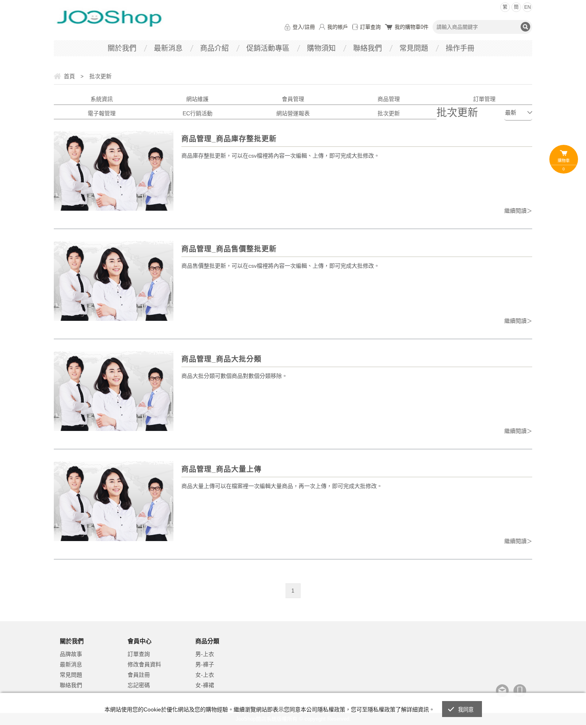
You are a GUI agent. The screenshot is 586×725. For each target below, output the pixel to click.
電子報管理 (102, 113)
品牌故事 (71, 654)
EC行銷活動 (197, 113)
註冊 (310, 27)
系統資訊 (101, 99)
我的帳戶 (337, 27)
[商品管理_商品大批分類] (113, 391)
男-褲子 (204, 664)
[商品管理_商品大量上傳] (113, 501)
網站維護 (197, 99)
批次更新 (389, 113)
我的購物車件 (412, 27)
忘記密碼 (139, 685)
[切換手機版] (519, 690)
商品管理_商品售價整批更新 (229, 249)
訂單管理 (484, 99)
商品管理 (389, 99)
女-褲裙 (204, 685)
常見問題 (413, 48)
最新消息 (168, 48)
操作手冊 (460, 48)
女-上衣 (204, 675)
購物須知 (321, 48)
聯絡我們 (367, 48)
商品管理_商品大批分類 (221, 359)
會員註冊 (139, 675)
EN (527, 7)
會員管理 (293, 99)
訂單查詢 (370, 27)
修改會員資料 (144, 664)
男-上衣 (204, 654)
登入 (298, 27)
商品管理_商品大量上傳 (221, 469)
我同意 (466, 710)
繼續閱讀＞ (518, 210)
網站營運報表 (293, 113)
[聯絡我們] (502, 690)
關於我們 (122, 48)
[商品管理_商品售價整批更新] (113, 281)
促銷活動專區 (267, 48)
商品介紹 (214, 48)
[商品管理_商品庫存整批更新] (113, 171)
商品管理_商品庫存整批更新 (229, 139)
